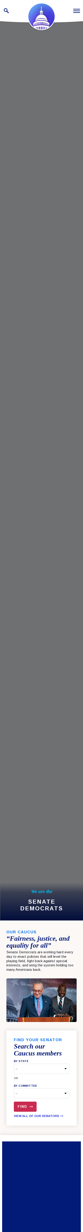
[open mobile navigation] (76, 11)
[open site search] (6, 10)
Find (22, 1106)
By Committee (25, 1085)
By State (21, 1061)
